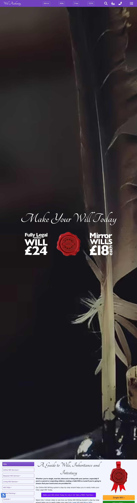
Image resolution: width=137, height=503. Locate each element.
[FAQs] (113, 3)
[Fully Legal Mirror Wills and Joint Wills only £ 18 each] (101, 244)
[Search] (106, 3)
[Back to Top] (68, 499)
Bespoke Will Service (11, 476)
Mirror (46, 3)
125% (91, 3)
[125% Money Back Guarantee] (119, 477)
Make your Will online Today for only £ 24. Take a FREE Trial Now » (68, 495)
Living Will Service (10, 482)
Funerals (6, 499)
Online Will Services (10, 470)
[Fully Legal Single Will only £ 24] (36, 244)
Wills (62, 3)
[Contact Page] (120, 3)
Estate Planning (9, 493)
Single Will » (119, 497)
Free (76, 3)
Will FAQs (6, 487)
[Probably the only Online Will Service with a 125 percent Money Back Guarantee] (68, 244)
